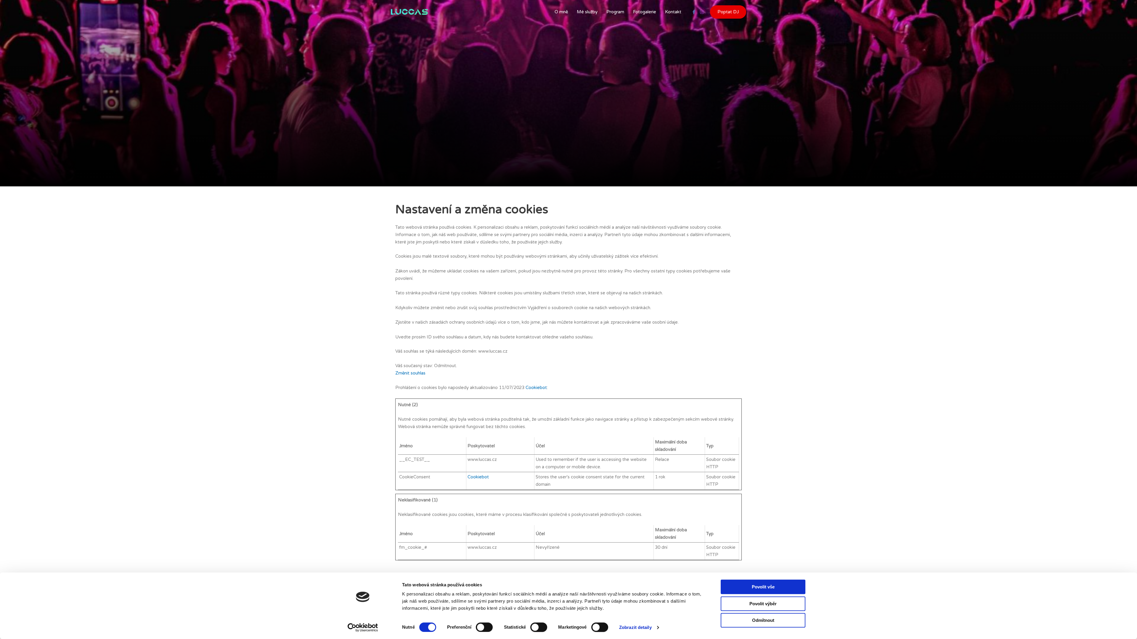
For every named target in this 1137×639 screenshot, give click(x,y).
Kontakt (673, 11)
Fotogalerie (644, 11)
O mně (561, 11)
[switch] (484, 627)
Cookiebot (536, 387)
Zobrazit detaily (635, 627)
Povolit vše (763, 586)
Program (615, 11)
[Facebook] (694, 12)
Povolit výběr (763, 603)
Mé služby (587, 11)
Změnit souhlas (410, 373)
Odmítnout (763, 620)
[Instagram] (702, 12)
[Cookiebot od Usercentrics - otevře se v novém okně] (363, 627)
